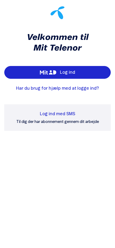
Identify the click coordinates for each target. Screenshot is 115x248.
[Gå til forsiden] (57, 12)
